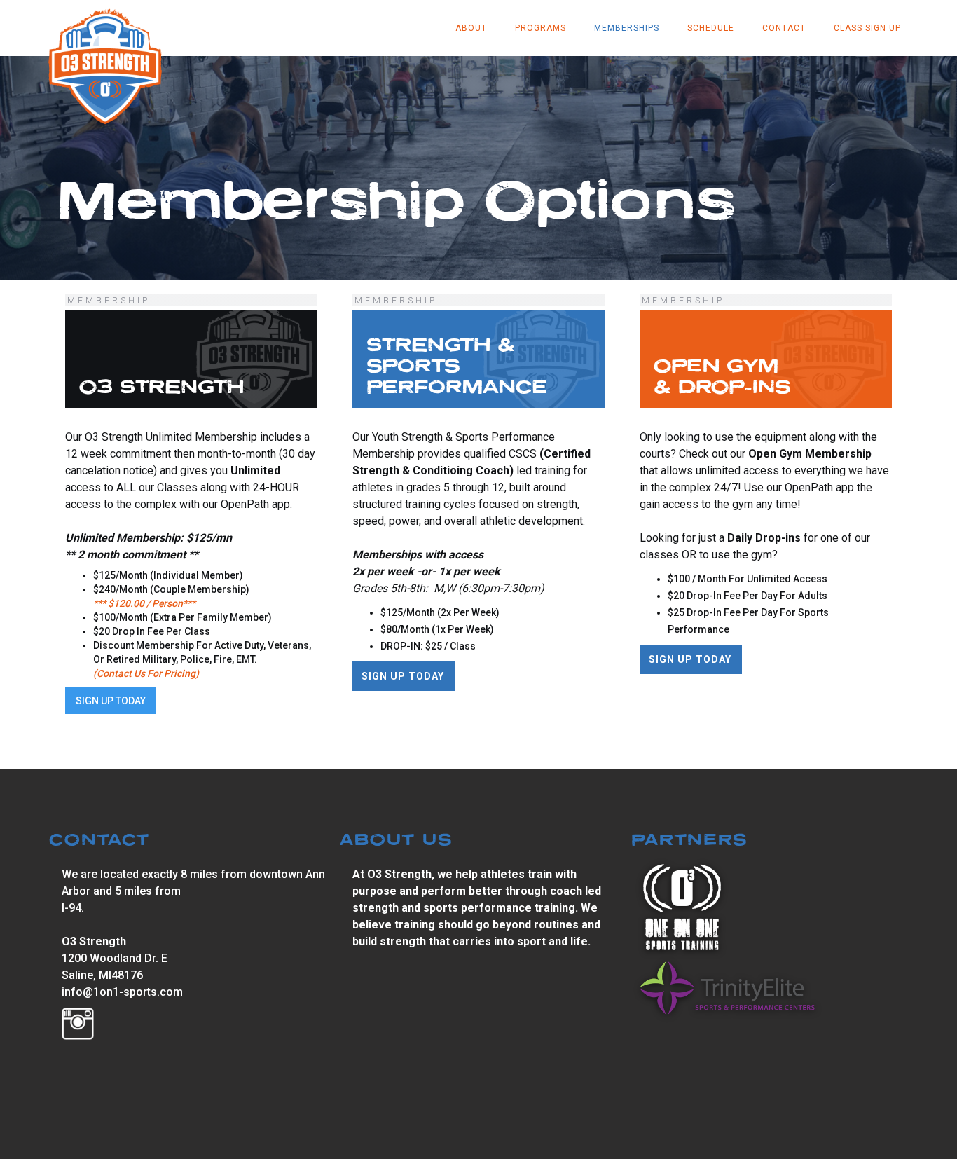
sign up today (690, 659)
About (471, 28)
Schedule (710, 28)
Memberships (626, 28)
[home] (105, 65)
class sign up (867, 28)
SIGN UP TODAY (111, 700)
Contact (784, 28)
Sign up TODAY (403, 676)
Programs (540, 28)
